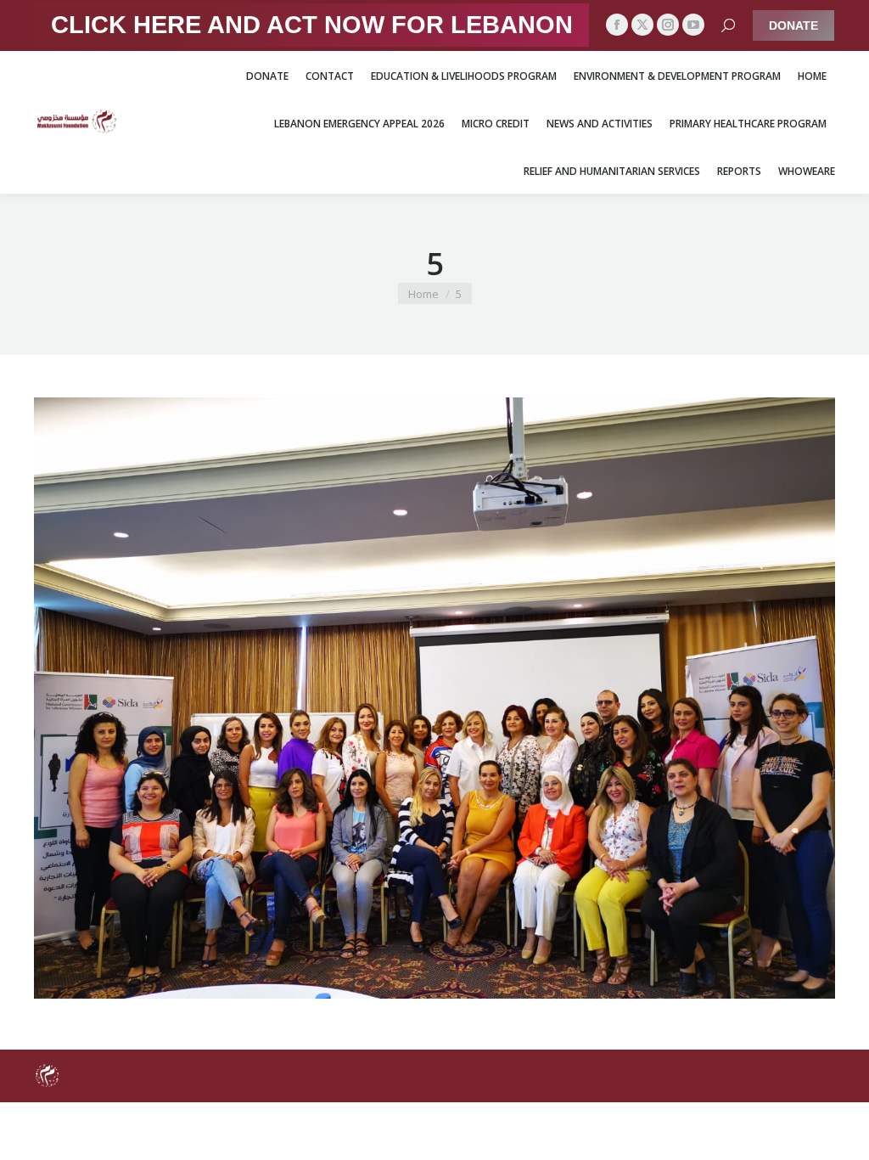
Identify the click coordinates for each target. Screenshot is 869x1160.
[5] (434, 698)
